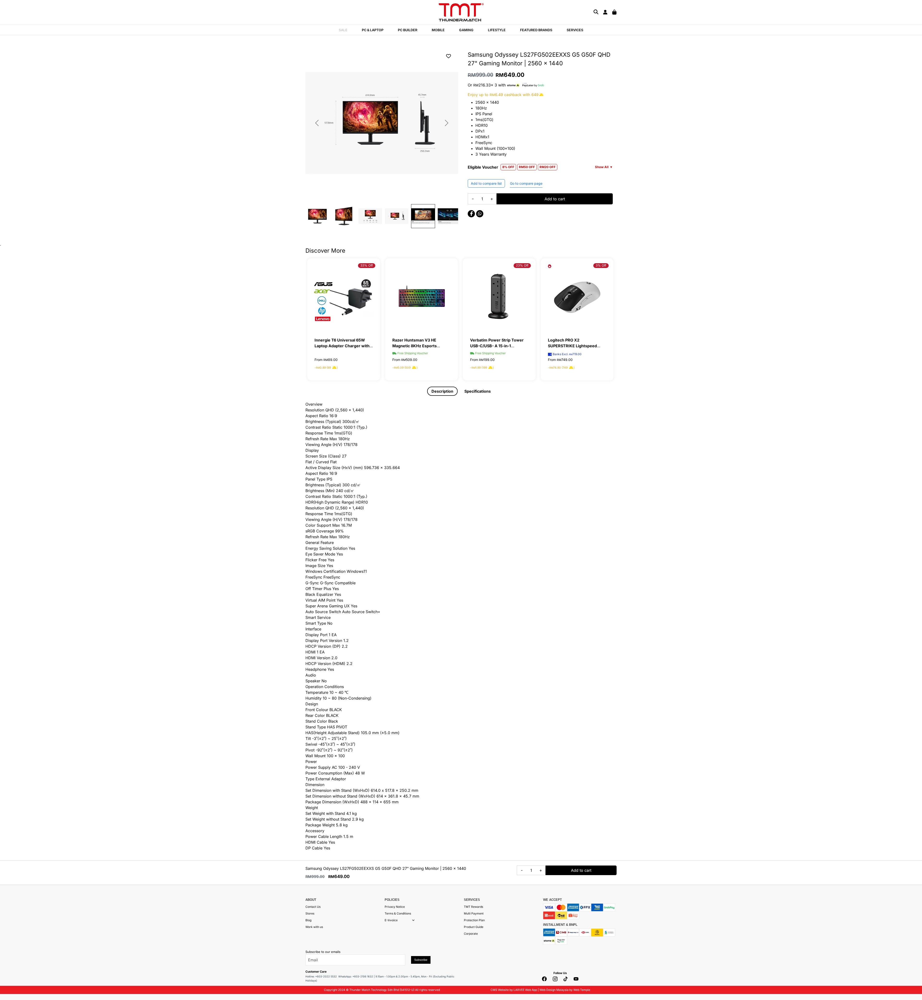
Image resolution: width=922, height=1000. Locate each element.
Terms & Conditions (398, 913)
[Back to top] (9, 947)
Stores (309, 913)
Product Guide (473, 927)
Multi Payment (474, 913)
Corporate (471, 933)
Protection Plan (474, 920)
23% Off (522, 265)
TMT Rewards (473, 907)
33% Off (366, 265)
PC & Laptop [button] (372, 30)
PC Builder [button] (407, 30)
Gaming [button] (466, 30)
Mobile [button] (438, 30)
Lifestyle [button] (497, 30)
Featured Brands (536, 30)
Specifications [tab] (477, 391)
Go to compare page (526, 183)
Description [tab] (442, 391)
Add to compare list (486, 183)
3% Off (601, 265)
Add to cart (555, 198)
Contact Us (313, 907)
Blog (308, 920)
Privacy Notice (395, 907)
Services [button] (575, 30)
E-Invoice (391, 920)
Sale (343, 30)
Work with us (314, 927)
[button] (413, 920)
